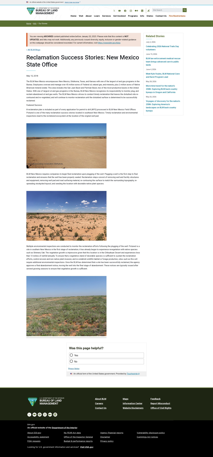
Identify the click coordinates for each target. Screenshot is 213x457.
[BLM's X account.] (114, 9)
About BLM (100, 399)
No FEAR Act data (72, 432)
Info (142, 16)
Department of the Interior (64, 427)
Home (73, 16)
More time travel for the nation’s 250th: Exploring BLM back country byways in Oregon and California (161, 89)
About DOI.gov (34, 432)
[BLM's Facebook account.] (125, 10)
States (150, 16)
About (89, 16)
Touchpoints (132, 373)
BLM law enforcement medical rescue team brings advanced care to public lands (163, 61)
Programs (133, 16)
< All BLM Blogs (33, 50)
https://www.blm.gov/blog (109, 43)
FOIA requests (33, 441)
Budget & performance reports (78, 441)
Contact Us (161, 16)
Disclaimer (105, 437)
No (75, 361)
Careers (99, 403)
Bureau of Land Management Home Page (45, 11)
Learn (97, 16)
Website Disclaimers (133, 408)
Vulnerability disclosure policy (151, 432)
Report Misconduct (160, 403)
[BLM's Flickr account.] (136, 9)
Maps (125, 399)
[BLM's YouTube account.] (119, 10)
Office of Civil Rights (161, 408)
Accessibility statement (38, 437)
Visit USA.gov (86, 447)
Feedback (155, 399)
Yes (76, 355)
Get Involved (119, 16)
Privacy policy (107, 441)
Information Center (132, 403)
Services (106, 16)
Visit (81, 16)
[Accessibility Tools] (148, 10)
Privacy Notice (73, 368)
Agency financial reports (111, 432)
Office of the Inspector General (78, 437)
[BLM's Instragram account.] (131, 10)
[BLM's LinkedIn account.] (142, 10)
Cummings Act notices (147, 437)
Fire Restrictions (177, 16)
